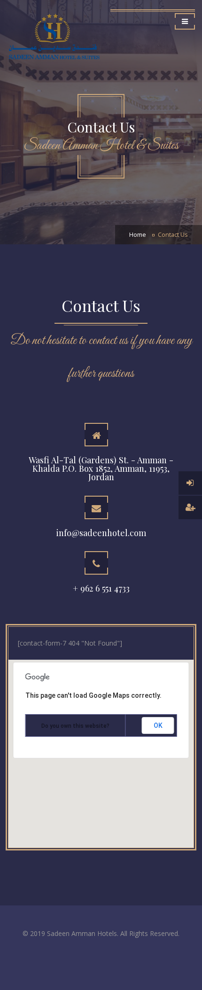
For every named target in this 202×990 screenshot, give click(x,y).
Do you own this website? (75, 726)
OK (158, 725)
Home (137, 235)
